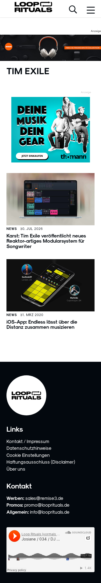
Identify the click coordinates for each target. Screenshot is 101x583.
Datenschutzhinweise (28, 448)
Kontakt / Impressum (27, 441)
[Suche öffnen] (73, 10)
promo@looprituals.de (46, 504)
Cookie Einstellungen (28, 455)
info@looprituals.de (49, 511)
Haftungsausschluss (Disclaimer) (40, 461)
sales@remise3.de (44, 498)
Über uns (15, 468)
